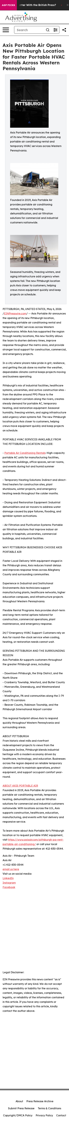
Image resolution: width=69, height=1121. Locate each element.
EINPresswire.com (15, 313)
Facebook (9, 887)
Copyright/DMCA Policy (17, 1115)
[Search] (48, 30)
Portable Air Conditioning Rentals (24, 453)
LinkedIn (8, 878)
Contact (61, 1115)
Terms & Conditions (49, 1108)
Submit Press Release (21, 1108)
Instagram (9, 882)
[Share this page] (64, 30)
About (19, 1101)
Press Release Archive (39, 1101)
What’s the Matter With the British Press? (29, 5)
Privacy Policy (44, 1115)
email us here (11, 869)
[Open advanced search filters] (55, 30)
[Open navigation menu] (6, 30)
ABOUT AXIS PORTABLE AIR (20, 785)
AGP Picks (8, 5)
